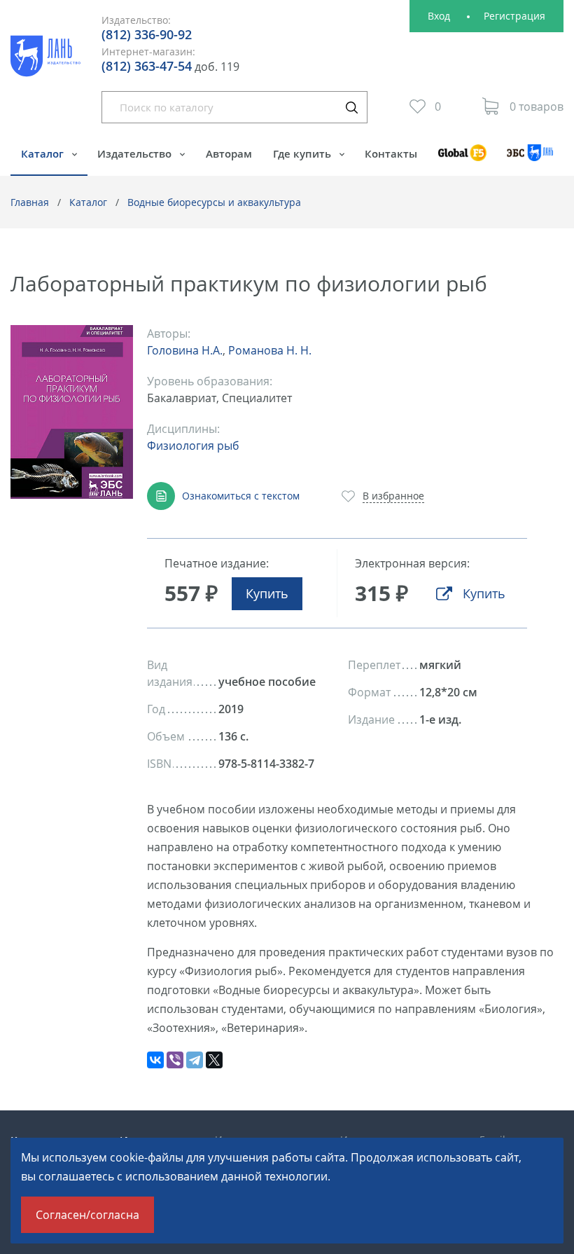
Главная (29, 202)
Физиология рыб (193, 445)
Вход (439, 15)
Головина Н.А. (185, 350)
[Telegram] (194, 1060)
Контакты (391, 153)
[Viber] (175, 1060)
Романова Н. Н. (270, 350)
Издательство (135, 153)
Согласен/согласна (87, 1214)
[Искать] (351, 107)
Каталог (43, 153)
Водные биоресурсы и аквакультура (214, 202)
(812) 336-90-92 (147, 34)
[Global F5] (462, 159)
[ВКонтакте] (155, 1060)
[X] (214, 1060)
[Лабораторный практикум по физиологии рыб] (71, 412)
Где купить (303, 153)
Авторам (229, 153)
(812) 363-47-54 (147, 65)
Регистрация (514, 15)
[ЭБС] (530, 159)
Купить (267, 593)
